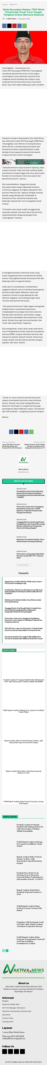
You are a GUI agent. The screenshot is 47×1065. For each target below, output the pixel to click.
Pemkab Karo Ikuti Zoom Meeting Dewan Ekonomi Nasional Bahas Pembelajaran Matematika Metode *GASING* (30, 494)
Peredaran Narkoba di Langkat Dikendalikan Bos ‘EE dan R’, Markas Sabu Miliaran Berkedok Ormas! (24, 638)
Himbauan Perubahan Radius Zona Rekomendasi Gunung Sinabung (30, 540)
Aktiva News (12, 18)
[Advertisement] (23, 112)
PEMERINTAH (13, 4)
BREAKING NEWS (21, 488)
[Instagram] (10, 1051)
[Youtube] (22, 1051)
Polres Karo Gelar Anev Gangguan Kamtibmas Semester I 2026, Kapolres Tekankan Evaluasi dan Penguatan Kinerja (30, 510)
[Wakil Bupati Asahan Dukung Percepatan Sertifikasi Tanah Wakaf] (23, 696)
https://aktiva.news (23, 472)
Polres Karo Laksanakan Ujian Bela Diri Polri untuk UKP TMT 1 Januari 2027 (30, 556)
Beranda (5, 4)
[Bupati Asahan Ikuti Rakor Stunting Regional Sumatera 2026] (23, 757)
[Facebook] (4, 26)
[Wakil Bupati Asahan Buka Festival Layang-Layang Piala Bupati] (23, 788)
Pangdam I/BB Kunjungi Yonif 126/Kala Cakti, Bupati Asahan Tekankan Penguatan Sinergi (30, 924)
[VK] (19, 26)
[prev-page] (3, 950)
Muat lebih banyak (23, 565)
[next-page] (7, 950)
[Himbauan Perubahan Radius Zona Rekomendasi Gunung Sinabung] (8, 539)
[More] (29, 26)
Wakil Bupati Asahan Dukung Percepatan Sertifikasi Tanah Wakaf (23, 711)
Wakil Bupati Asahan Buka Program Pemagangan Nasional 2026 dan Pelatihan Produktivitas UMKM (31, 940)
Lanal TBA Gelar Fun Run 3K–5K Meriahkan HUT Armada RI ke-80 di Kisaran (12, 446)
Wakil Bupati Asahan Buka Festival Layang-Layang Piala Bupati (23, 802)
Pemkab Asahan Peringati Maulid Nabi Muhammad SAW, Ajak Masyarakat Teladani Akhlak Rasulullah (23, 681)
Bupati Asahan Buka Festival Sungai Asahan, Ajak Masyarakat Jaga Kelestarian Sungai (23, 742)
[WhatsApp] (24, 26)
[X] (9, 26)
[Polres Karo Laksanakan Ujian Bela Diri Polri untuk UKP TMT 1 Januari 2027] (8, 554)
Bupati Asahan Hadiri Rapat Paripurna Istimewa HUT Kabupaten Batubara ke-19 (35, 446)
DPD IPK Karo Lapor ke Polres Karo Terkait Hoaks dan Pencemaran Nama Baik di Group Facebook (24, 629)
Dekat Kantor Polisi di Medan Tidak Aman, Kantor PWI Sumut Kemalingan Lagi (23, 582)
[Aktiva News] (4, 18)
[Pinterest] (14, 26)
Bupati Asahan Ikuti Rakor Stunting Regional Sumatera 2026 (23, 772)
